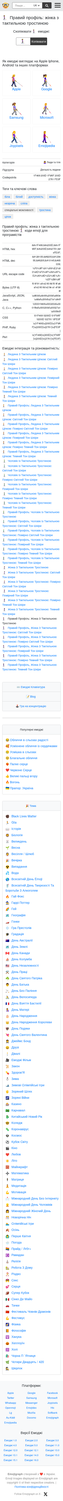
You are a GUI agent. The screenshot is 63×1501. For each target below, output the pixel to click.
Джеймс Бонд (18, 1041)
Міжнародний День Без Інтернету (32, 1198)
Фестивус (15, 1317)
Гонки (12, 921)
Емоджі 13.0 (52, 1450)
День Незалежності (22, 965)
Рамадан (15, 1254)
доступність (35, 196)
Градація (15, 934)
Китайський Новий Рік (24, 1116)
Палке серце (17, 764)
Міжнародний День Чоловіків (29, 1204)
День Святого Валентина (26, 1034)
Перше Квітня (18, 1236)
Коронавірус (17, 1129)
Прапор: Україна (19, 788)
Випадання (16, 866)
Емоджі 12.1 (31, 1450)
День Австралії (19, 940)
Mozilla (31, 1412)
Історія (13, 828)
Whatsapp (10, 1403)
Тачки (12, 1305)
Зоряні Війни (17, 1097)
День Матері (17, 1009)
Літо (11, 1160)
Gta (11, 822)
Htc (52, 1407)
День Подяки (18, 1028)
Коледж (14, 1122)
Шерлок (14, 1368)
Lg (10, 1412)
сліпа (24, 203)
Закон (13, 1066)
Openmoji (10, 1407)
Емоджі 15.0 (52, 1455)
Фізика (13, 1324)
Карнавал (15, 1110)
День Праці (16, 971)
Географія (16, 915)
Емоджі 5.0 (31, 1445)
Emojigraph (52, 1417)
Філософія (16, 1330)
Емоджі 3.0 (52, 1440)
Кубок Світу (17, 1141)
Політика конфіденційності (31, 1486)
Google (46, 88)
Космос (14, 1135)
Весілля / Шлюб (20, 853)
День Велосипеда (21, 997)
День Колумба (19, 959)
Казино (13, 1104)
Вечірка (14, 860)
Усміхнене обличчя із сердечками (31, 746)
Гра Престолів (18, 927)
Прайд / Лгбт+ (18, 1248)
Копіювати (38, 41)
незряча (10, 203)
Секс (12, 1280)
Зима (12, 1078)
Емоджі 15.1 (10, 1460)
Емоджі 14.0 (31, 1455)
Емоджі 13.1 (10, 1455)
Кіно (11, 1148)
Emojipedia (46, 145)
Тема (31, 806)
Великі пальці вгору (21, 776)
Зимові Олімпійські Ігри (25, 1085)
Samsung (16, 117)
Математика (17, 1173)
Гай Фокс (15, 896)
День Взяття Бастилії (23, 1003)
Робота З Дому (19, 1267)
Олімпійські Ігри (20, 1223)
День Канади (18, 953)
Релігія (13, 1261)
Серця (13, 1286)
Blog (31, 696)
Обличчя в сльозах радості (27, 740)
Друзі (12, 1047)
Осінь (12, 1229)
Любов (13, 1154)
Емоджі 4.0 (10, 1445)
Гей (11, 908)
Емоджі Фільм (18, 1060)
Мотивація (16, 1192)
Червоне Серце (19, 770)
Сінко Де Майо (19, 1299)
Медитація (16, 1185)
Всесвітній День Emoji (24, 879)
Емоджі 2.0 (31, 1440)
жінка (52, 196)
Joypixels (16, 145)
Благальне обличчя (21, 758)
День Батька (17, 984)
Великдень (16, 841)
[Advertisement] (31, 51)
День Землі (17, 946)
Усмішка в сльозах (21, 752)
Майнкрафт (17, 1166)
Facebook (52, 1393)
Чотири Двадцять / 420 (25, 1361)
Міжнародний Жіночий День (28, 1210)
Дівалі (13, 1053)
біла (7, 196)
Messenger (31, 1403)
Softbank (52, 1412)
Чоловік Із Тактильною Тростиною (26, 461)
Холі (12, 1349)
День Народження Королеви (29, 1022)
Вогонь (13, 782)
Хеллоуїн (15, 1343)
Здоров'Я (15, 1072)
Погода (14, 1242)
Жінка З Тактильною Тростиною (25, 567)
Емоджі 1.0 (10, 1440)
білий (19, 196)
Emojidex (31, 1407)
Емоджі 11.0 (52, 1445)
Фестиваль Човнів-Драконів (28, 1311)
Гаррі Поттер (18, 902)
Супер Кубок (17, 1292)
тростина (45, 210)
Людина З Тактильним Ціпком (24, 354)
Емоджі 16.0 (31, 1460)
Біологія (14, 835)
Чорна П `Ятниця (20, 1355)
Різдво (13, 1273)
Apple (16, 88)
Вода (12, 872)
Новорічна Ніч (18, 1217)
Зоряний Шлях (19, 1091)
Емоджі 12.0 (10, 1450)
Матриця (15, 1179)
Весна (13, 847)
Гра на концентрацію (31, 706)
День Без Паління (21, 990)
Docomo (31, 1417)
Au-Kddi (10, 1417)
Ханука (13, 1336)
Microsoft (47, 117)
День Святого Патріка (24, 978)
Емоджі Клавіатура (31, 687)
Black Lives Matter (21, 816)
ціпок (8, 216)
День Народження (21, 1015)
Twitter (10, 1398)
